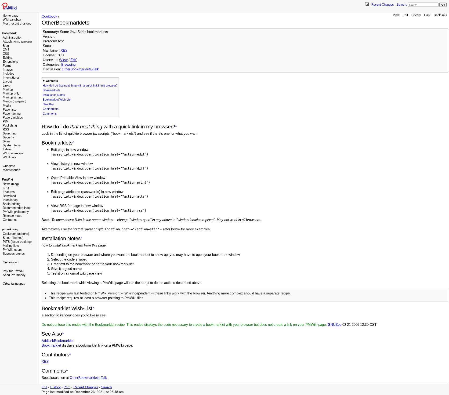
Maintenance (11, 170)
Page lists (9, 109)
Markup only (11, 93)
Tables (7, 149)
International (11, 77)
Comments (50, 113)
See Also (48, 104)
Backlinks (440, 15)
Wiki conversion (13, 153)
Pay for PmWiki (13, 271)
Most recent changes (17, 23)
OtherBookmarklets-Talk (80, 69)
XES (64, 50)
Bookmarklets (51, 90)
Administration (12, 37)
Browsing (68, 64)
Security (8, 137)
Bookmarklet (104, 324)
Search (401, 4)
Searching (9, 133)
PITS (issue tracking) (17, 241)
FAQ (6, 188)
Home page (10, 15)
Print (427, 15)
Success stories (14, 253)
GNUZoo (334, 324)
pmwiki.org (10, 229)
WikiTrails (9, 157)
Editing (7, 57)
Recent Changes (382, 4)
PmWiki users (12, 249)
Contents (52, 81)
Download (9, 196)
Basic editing (11, 204)
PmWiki (7, 179)
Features (9, 192)
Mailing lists (11, 245)
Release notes (12, 215)
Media (7, 105)
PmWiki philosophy (16, 212)
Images (8, 69)
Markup (8, 89)
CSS (6, 53)
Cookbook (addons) (16, 234)
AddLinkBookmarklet (57, 341)
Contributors (50, 109)
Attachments (17, 41)
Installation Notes (54, 95)
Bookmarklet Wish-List (57, 99)
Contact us (10, 219)
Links (6, 85)
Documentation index (17, 208)
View (396, 15)
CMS (6, 49)
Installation (10, 200)
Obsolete (9, 166)
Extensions (10, 61)
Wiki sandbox (12, 19)
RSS (6, 129)
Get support (11, 262)
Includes (8, 73)
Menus (14, 101)
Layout (7, 81)
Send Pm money (14, 275)
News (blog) (11, 184)
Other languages (14, 283)
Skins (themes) (13, 237)
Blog (6, 45)
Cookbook (9, 33)
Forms (7, 65)
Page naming (12, 113)
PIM (5, 121)
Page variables (13, 117)
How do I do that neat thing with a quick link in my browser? (80, 85)
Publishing (10, 125)
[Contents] (176, 127)
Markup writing (12, 97)
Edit (405, 15)
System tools (12, 145)
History (416, 15)
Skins (7, 141)
